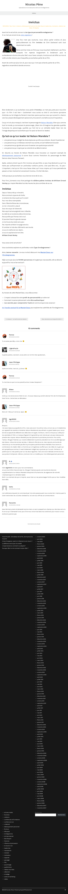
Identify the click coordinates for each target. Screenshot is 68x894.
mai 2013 (39, 655)
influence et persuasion (11, 843)
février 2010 (40, 748)
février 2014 (40, 634)
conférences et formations (12, 819)
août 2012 (40, 677)
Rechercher (38, 812)
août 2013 (40, 648)
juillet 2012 (40, 679)
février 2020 (40, 544)
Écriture (6, 829)
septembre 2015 (41, 608)
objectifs (6, 857)
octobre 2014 (41, 625)
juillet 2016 (40, 594)
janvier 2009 (40, 777)
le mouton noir (8, 846)
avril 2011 (39, 715)
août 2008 (40, 786)
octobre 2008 (41, 782)
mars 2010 (40, 746)
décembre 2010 (41, 724)
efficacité (7, 831)
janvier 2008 (40, 803)
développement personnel (29, 26)
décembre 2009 (41, 753)
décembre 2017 (41, 577)
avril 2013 (40, 658)
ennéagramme (8, 834)
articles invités (8, 812)
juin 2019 (39, 563)
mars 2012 (40, 689)
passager (7, 860)
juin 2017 (39, 591)
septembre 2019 (41, 556)
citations (19, 26)
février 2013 (40, 663)
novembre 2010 (41, 727)
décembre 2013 (41, 639)
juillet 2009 (40, 765)
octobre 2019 (41, 553)
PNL (5, 862)
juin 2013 (39, 653)
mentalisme (7, 850)
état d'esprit (41, 26)
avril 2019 (39, 567)
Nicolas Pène (34, 4)
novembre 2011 (41, 698)
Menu (34, 13)
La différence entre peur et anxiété (12, 543)
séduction (7, 872)
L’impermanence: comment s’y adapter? (14, 546)
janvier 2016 (40, 598)
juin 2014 (39, 629)
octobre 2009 (41, 758)
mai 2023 (40, 541)
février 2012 (40, 691)
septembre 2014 (41, 627)
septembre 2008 (42, 784)
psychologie (7, 865)
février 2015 (40, 615)
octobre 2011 (40, 701)
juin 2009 (40, 767)
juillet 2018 (40, 575)
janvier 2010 (40, 751)
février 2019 (40, 572)
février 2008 (40, 801)
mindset (6, 853)
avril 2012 (39, 686)
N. (10, 461)
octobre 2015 (41, 605)
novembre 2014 (41, 622)
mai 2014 (39, 632)
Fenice (11, 335)
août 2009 (40, 763)
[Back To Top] (65, 890)
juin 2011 (39, 710)
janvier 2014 (40, 636)
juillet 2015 (40, 610)
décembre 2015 (41, 601)
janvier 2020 (40, 546)
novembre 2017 (41, 579)
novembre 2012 (41, 670)
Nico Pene (12, 26)
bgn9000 (12, 419)
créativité (7, 824)
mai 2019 (39, 565)
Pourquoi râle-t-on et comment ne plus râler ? (15, 548)
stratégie (6, 874)
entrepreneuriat (8, 836)
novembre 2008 (41, 779)
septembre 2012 (41, 675)
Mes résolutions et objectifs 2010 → (52, 319)
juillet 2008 (40, 789)
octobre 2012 (41, 672)
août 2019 (40, 558)
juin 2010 (39, 739)
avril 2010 (40, 744)
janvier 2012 (40, 694)
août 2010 (40, 734)
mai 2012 (39, 684)
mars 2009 (40, 774)
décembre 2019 (41, 548)
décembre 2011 (41, 696)
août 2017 (40, 586)
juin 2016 (39, 596)
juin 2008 (40, 791)
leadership (48, 26)
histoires (6, 841)
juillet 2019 (40, 560)
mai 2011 (39, 713)
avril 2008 (40, 796)
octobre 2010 (41, 729)
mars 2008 (40, 798)
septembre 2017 (41, 584)
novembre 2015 (41, 603)
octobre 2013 (41, 644)
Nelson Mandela (47, 123)
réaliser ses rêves (9, 869)
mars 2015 (40, 613)
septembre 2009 (42, 760)
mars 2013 (40, 660)
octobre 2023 (41, 536)
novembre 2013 (41, 641)
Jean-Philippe (14, 362)
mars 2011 (40, 717)
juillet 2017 (40, 589)
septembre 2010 (41, 732)
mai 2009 (40, 770)
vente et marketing (9, 876)
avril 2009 (40, 772)
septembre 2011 (41, 703)
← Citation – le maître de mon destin (16, 319)
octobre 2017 (41, 582)
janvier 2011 (40, 722)
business (7, 815)
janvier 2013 (40, 665)
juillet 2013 (40, 651)
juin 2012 (39, 682)
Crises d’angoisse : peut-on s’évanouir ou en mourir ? (17, 541)
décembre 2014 (41, 620)
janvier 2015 (40, 617)
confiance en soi (9, 822)
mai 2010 (39, 741)
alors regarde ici (26, 35)
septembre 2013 (41, 646)
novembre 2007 (41, 808)
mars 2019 (40, 570)
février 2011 (40, 720)
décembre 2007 (41, 805)
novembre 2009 (41, 755)
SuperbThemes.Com (26, 890)
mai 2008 (40, 793)
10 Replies (36, 28)
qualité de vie (8, 867)
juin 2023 (40, 539)
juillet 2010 (40, 736)
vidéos (6, 879)
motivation (55, 26)
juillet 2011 (40, 708)
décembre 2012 (41, 667)
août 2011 (39, 705)
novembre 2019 (41, 551)
